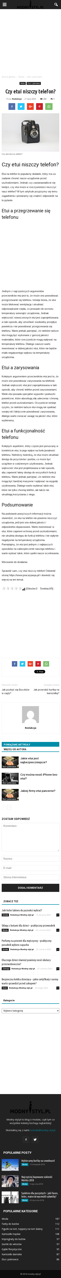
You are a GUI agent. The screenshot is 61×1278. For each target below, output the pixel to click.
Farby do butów (10, 1223)
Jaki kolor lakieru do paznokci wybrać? (22, 910)
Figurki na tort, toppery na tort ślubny (22, 1228)
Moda (23, 83)
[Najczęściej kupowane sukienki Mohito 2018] (10, 1181)
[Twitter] (35, 1139)
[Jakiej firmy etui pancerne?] (10, 795)
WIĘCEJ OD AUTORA (15, 749)
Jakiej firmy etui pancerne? (37, 790)
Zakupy (6, 968)
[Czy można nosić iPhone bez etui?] (10, 778)
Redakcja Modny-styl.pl (22, 915)
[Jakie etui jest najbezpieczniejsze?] (10, 762)
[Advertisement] (30, 41)
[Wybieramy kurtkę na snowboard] (10, 1165)
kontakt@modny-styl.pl (42, 1130)
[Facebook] (26, 1139)
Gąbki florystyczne (12, 1249)
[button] (56, 4)
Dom (5, 988)
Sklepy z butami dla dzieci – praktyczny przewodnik (28, 925)
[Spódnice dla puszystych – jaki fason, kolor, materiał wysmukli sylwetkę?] (10, 1197)
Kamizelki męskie (11, 1234)
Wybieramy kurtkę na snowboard (38, 1160)
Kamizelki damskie (12, 1254)
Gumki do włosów (12, 1244)
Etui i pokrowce (34, 83)
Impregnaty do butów (13, 1239)
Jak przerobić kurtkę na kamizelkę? (46, 691)
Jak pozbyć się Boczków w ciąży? (15, 691)
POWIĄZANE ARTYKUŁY (17, 744)
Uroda (5, 915)
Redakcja (17, 99)
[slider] (12, 588)
